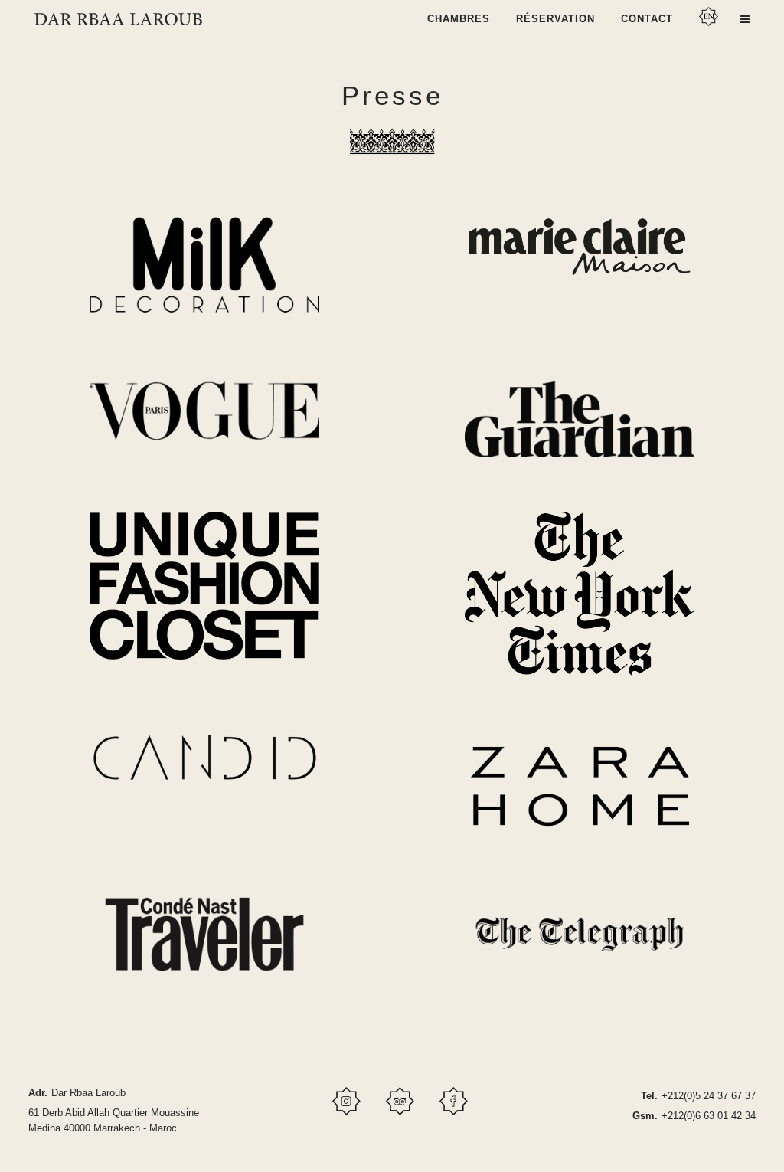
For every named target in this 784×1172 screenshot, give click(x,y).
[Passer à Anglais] (710, 23)
